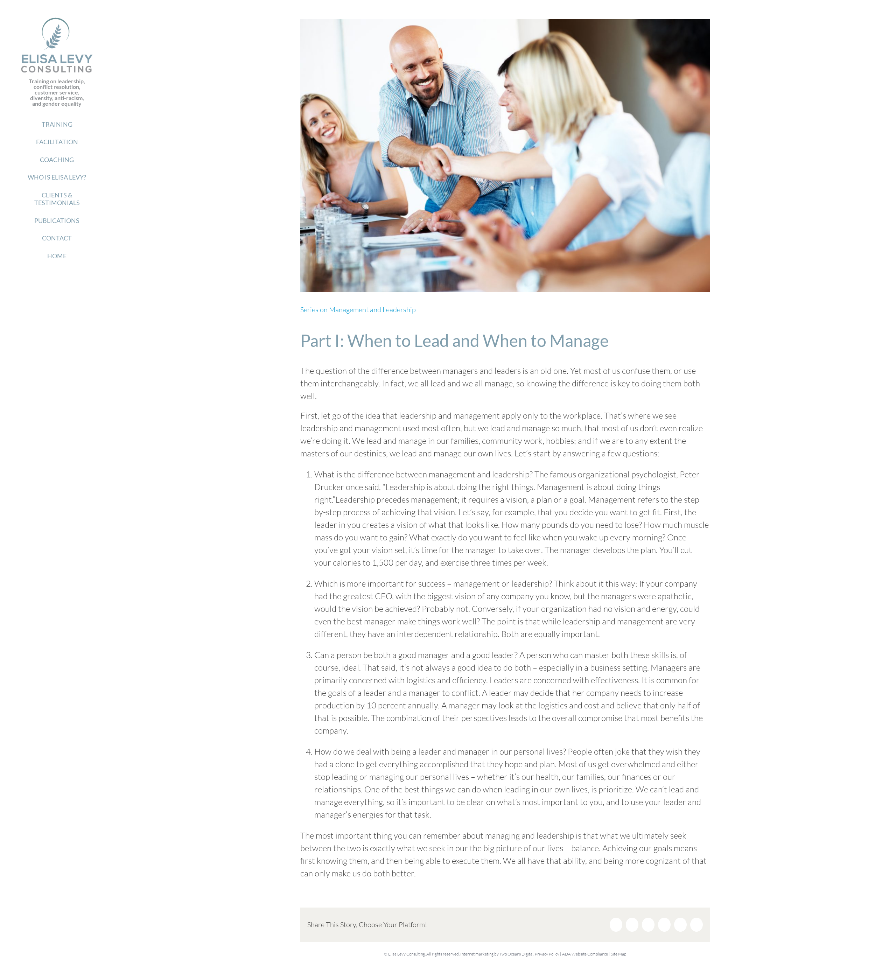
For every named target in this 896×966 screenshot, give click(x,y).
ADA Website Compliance (585, 954)
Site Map (618, 954)
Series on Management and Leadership (358, 309)
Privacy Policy (547, 954)
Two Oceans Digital (516, 954)
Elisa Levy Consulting (406, 954)
